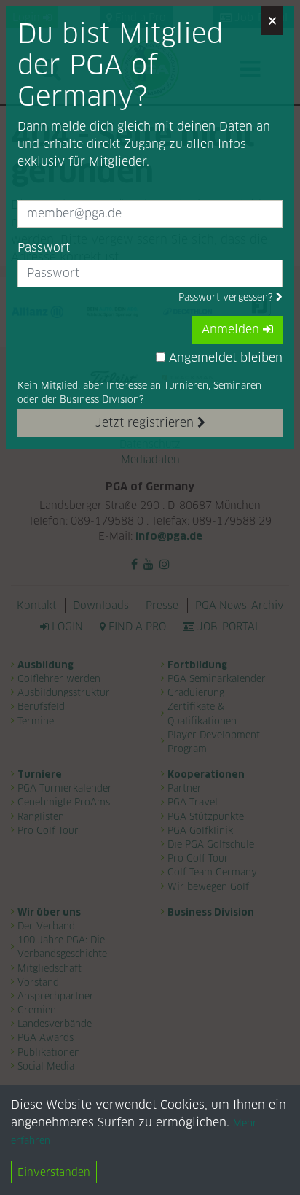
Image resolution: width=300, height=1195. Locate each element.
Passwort (43, 248)
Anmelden (232, 329)
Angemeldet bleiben (224, 358)
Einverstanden (53, 1172)
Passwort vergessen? (227, 297)
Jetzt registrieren (146, 423)
